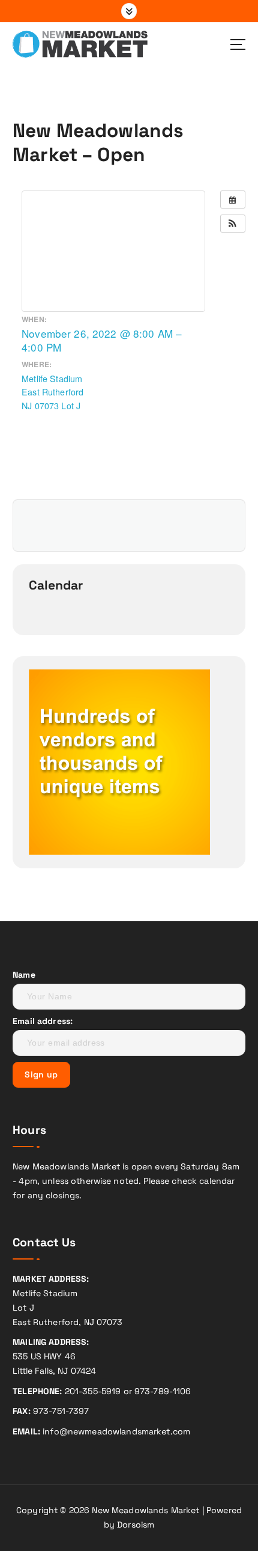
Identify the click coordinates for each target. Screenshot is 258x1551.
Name (24, 974)
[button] (233, 223)
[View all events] (232, 199)
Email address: (43, 1021)
